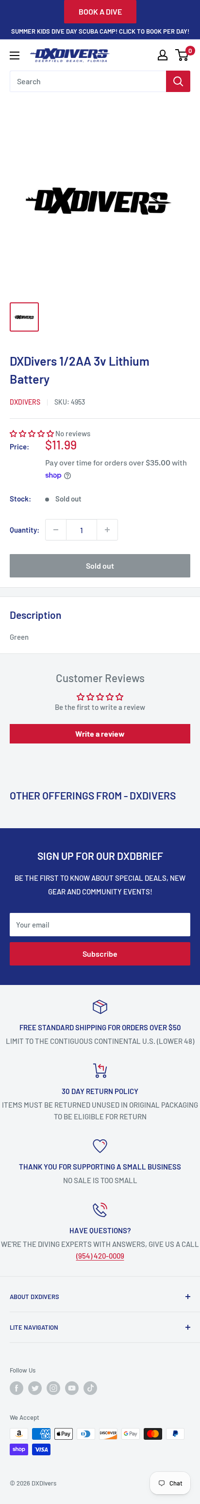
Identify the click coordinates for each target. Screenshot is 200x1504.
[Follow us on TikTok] (90, 1388)
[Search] (178, 81)
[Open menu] (14, 55)
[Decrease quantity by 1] (56, 530)
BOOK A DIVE (100, 11)
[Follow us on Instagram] (53, 1388)
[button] (32, 433)
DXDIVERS (25, 402)
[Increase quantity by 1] (107, 530)
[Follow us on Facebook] (16, 1388)
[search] (88, 81)
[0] (182, 55)
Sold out (100, 565)
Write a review (100, 733)
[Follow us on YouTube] (72, 1388)
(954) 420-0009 (100, 1255)
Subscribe (100, 953)
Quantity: (24, 529)
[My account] (162, 55)
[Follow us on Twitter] (35, 1388)
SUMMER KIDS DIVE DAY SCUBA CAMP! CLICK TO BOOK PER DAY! (100, 31)
